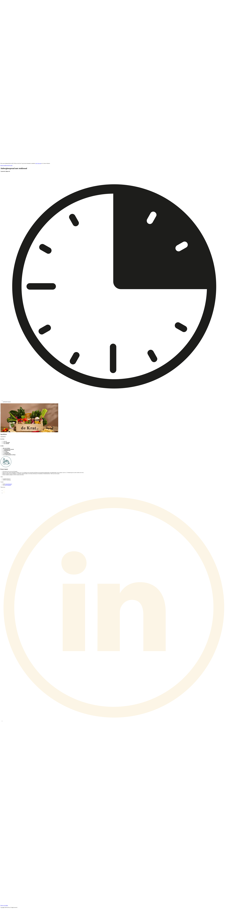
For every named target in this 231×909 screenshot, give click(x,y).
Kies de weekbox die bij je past (6, 165)
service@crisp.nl (9, 484)
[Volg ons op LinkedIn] (117, 721)
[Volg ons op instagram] (4, 492)
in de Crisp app (38, 163)
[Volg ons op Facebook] (4, 490)
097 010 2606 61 (8, 485)
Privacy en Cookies (4, 905)
